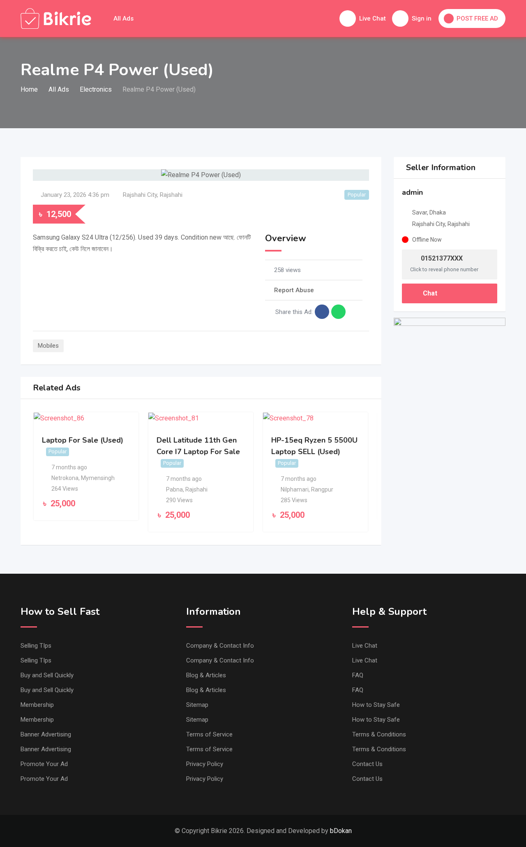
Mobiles (48, 345)
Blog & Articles (206, 675)
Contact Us (367, 764)
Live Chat (364, 645)
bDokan (341, 831)
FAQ (357, 675)
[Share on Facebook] (322, 312)
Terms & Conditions (379, 734)
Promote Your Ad (44, 764)
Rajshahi (171, 194)
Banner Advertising (46, 734)
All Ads (123, 18)
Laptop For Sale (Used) (82, 440)
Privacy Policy (204, 764)
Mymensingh (98, 478)
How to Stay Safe (376, 705)
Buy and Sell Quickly (47, 675)
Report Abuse (294, 290)
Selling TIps (36, 645)
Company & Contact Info (220, 645)
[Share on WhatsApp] (338, 312)
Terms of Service (209, 734)
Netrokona (64, 478)
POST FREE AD (477, 18)
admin (412, 192)
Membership (37, 705)
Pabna (174, 489)
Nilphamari (295, 489)
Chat (429, 293)
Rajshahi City (140, 194)
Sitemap (197, 705)
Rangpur (322, 489)
